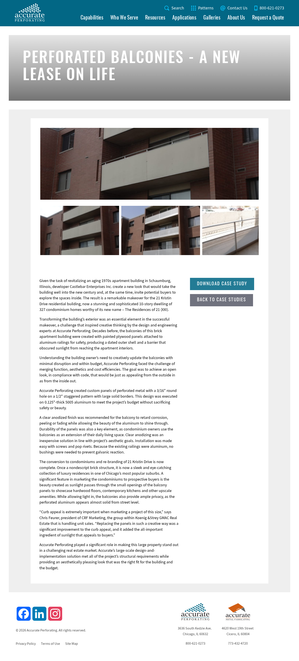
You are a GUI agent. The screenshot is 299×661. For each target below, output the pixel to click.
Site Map (71, 644)
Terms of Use (50, 644)
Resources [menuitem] (155, 18)
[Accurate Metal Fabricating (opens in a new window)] (238, 619)
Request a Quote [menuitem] (268, 18)
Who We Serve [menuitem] (124, 18)
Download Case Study (222, 284)
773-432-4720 (238, 643)
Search (177, 8)
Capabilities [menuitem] (92, 18)
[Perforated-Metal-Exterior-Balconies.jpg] (149, 164)
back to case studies (221, 300)
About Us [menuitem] (236, 18)
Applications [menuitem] (184, 18)
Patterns (205, 8)
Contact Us (237, 8)
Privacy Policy (26, 644)
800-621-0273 (272, 8)
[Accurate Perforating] (195, 619)
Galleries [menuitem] (211, 18)
